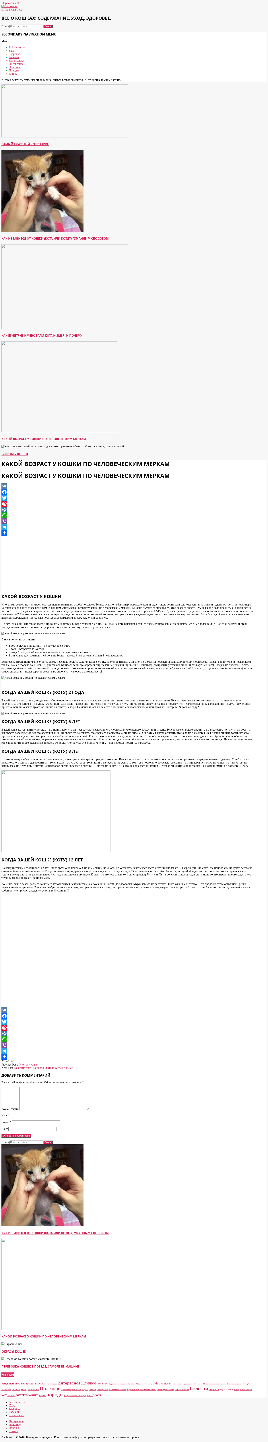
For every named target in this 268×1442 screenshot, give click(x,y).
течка (90, 1395)
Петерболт (247, 1384)
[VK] (127, 486)
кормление (246, 1389)
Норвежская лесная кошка (214, 1384)
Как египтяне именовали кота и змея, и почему (41, 336)
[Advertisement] (127, 564)
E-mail (6, 1122)
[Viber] (127, 521)
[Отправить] (127, 533)
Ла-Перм (131, 1384)
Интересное (68, 1382)
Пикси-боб (6, 1390)
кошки (42, 1395)
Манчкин (140, 1384)
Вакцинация (7, 1383)
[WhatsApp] (127, 515)
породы (54, 1394)
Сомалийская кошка (117, 1390)
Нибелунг (198, 1384)
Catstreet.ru (12, 9)
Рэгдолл (84, 1390)
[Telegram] (127, 527)
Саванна (92, 1390)
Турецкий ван (133, 1390)
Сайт (4, 1128)
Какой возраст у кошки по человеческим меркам (43, 439)
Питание (16, 1389)
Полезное (50, 1388)
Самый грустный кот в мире (25, 144)
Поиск (5, 26)
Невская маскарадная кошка (181, 1384)
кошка (33, 1395)
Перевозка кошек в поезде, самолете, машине (40, 1366)
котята (22, 1394)
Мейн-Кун (149, 1384)
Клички (88, 1382)
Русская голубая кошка (71, 1390)
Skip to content (10, 3)
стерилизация (79, 1395)
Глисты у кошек (14, 454)
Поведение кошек (30, 1389)
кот (4, 1395)
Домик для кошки (49, 1384)
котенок (11, 1395)
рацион (68, 1395)
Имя (5, 1115)
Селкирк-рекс (102, 1390)
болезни (199, 1388)
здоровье (226, 1389)
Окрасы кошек (13, 1352)
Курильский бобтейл (118, 1384)
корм (236, 1389)
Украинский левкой (147, 1390)
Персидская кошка (234, 1384)
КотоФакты (102, 1383)
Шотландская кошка (165, 1390)
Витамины (20, 1383)
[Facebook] (127, 492)
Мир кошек (161, 1383)
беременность (182, 1389)
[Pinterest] (127, 504)
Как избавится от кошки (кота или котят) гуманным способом (55, 238)
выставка (214, 1389)
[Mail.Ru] (127, 509)
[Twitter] (127, 498)
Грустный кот (33, 1383)
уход (97, 1395)
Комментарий (10, 1108)
